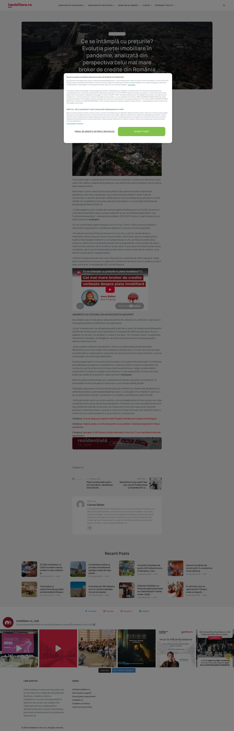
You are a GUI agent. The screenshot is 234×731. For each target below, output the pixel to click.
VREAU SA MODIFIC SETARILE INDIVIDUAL (95, 131)
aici (99, 95)
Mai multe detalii (131, 84)
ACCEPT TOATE (141, 131)
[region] (118, 108)
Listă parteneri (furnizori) (75, 124)
